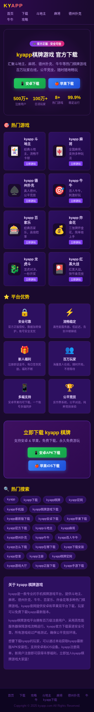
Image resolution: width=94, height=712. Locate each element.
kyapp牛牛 (43, 537)
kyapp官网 (76, 500)
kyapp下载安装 (74, 547)
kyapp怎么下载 (17, 547)
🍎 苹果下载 (64, 83)
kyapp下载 (31, 500)
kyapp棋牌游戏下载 (45, 509)
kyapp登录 (14, 556)
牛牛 (10, 19)
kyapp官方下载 (17, 528)
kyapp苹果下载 (77, 518)
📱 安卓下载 (29, 83)
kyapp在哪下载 (45, 547)
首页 (10, 13)
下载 (25, 13)
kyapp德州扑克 (17, 537)
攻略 (25, 19)
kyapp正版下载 (45, 565)
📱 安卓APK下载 (47, 453)
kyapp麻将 (68, 528)
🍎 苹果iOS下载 (47, 466)
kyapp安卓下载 (48, 518)
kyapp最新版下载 (18, 518)
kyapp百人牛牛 (68, 537)
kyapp (11, 499)
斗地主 (41, 13)
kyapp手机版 (15, 509)
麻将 (57, 13)
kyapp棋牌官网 (62, 556)
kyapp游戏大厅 (17, 565)
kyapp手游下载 (74, 565)
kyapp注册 (37, 556)
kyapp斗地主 (44, 528)
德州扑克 (75, 13)
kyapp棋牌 (53, 500)
